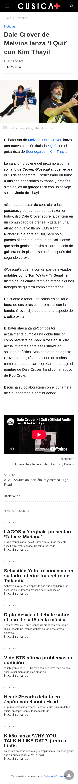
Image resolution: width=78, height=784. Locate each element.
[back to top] (69, 775)
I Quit (52, 146)
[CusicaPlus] (38, 6)
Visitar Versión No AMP (55, 776)
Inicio (7, 18)
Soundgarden (36, 152)
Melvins (34, 140)
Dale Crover (51, 140)
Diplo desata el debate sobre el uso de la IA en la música (36, 617)
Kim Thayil (57, 152)
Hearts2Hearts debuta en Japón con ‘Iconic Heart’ (32, 699)
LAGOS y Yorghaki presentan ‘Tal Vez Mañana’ (37, 534)
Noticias (21, 18)
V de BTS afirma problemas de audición (38, 660)
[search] (71, 6)
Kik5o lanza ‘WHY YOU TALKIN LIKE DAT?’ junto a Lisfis (35, 740)
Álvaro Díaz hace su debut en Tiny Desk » (44, 464)
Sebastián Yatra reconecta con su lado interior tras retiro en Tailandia (38, 575)
